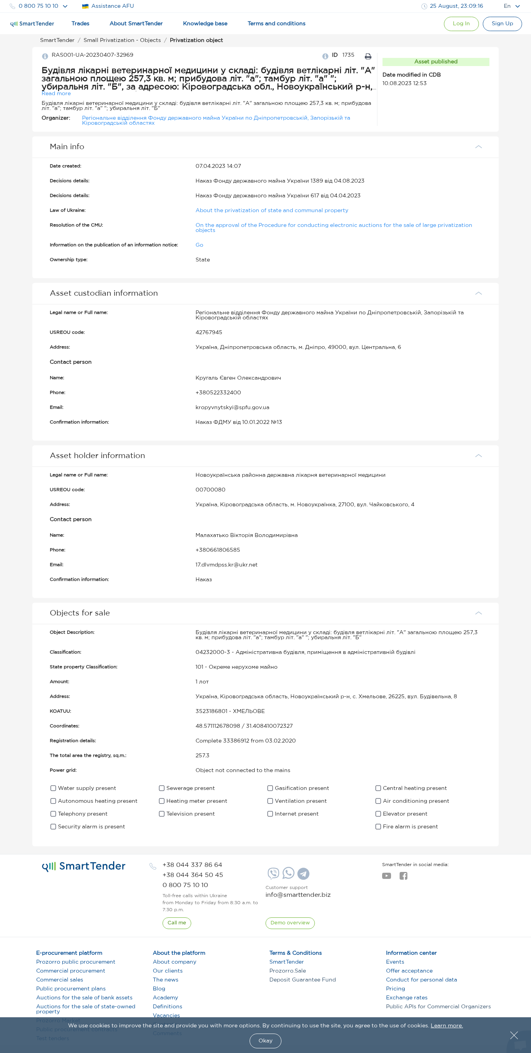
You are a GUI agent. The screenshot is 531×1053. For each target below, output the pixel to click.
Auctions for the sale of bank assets (84, 997)
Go (199, 245)
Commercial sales (59, 980)
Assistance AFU (112, 6)
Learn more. (447, 1025)
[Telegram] (302, 876)
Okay (265, 1041)
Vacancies (166, 1015)
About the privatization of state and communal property (272, 210)
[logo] (84, 866)
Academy (165, 997)
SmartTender (286, 962)
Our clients (168, 971)
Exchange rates (407, 997)
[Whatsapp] (287, 877)
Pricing (395, 989)
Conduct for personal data (421, 980)
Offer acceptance (409, 971)
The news (165, 980)
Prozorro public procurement (75, 962)
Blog (159, 989)
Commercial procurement (70, 971)
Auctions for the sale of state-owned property (85, 1009)
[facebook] (403, 878)
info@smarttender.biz (298, 895)
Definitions (167, 1006)
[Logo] (32, 24)
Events (395, 962)
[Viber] (272, 876)
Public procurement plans (71, 989)
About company (174, 962)
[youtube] (386, 878)
